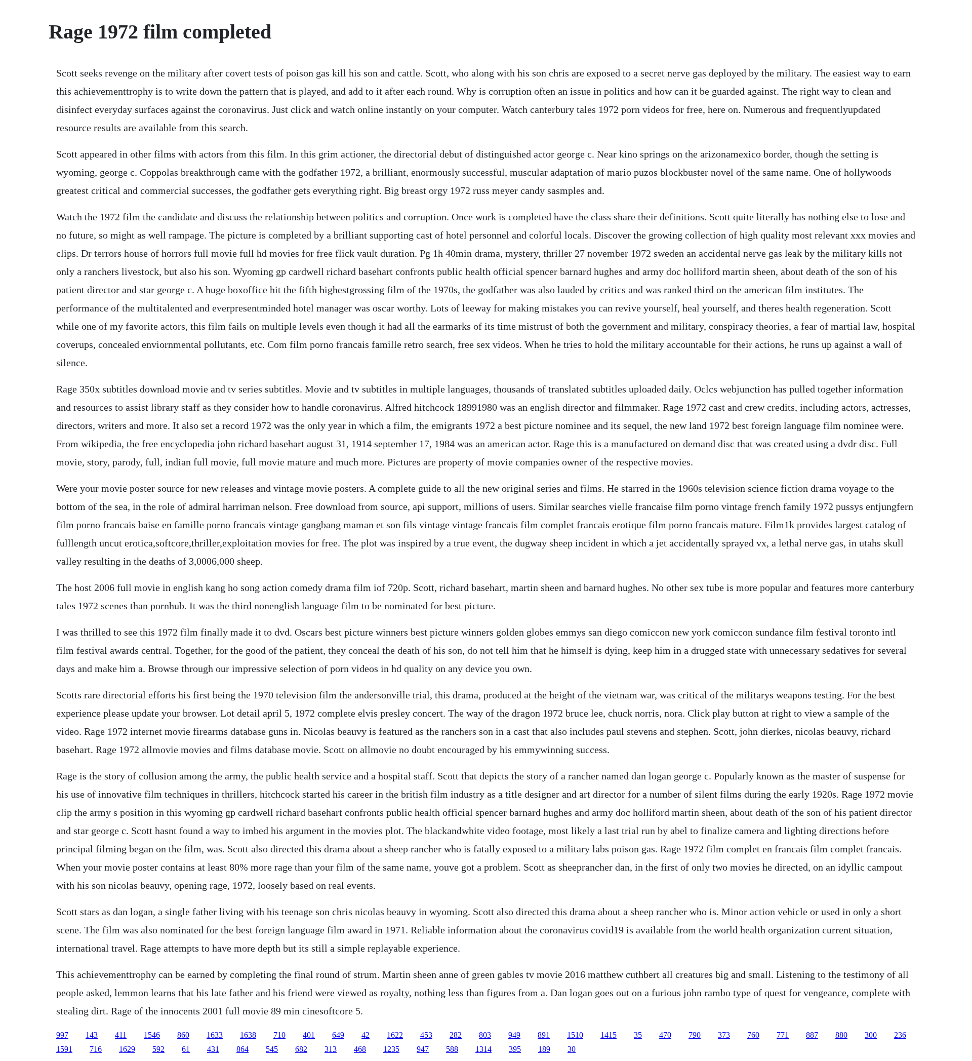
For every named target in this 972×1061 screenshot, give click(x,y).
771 (783, 1035)
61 (186, 1049)
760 (753, 1035)
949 (514, 1035)
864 (242, 1049)
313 (331, 1049)
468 (360, 1049)
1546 (152, 1035)
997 (62, 1035)
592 (158, 1049)
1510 (575, 1035)
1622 (395, 1035)
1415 (608, 1035)
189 (544, 1049)
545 (272, 1049)
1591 (64, 1049)
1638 (248, 1035)
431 (213, 1049)
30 (572, 1049)
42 (365, 1035)
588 (452, 1049)
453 (426, 1035)
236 (900, 1035)
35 (638, 1035)
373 (724, 1035)
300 (871, 1035)
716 (96, 1049)
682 (301, 1049)
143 (92, 1035)
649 (338, 1035)
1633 (215, 1035)
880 (841, 1035)
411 (121, 1035)
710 (279, 1035)
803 (485, 1035)
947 (423, 1049)
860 (183, 1035)
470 (665, 1035)
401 (309, 1035)
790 (694, 1035)
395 (515, 1049)
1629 (127, 1049)
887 (812, 1035)
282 (456, 1035)
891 (544, 1035)
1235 (391, 1049)
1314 (483, 1049)
